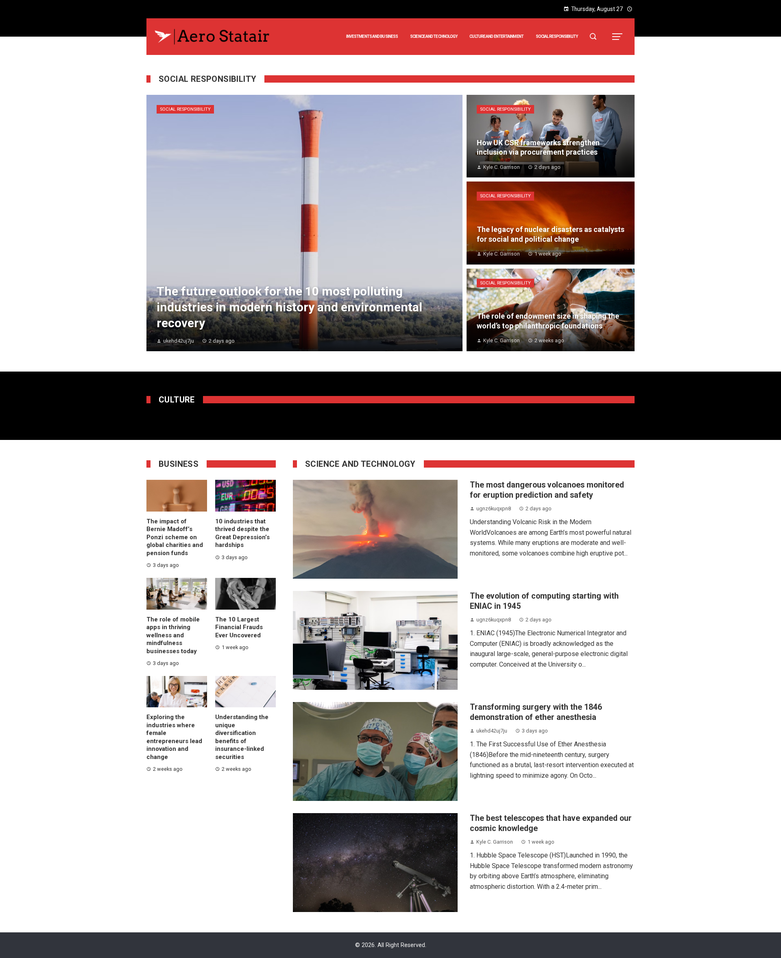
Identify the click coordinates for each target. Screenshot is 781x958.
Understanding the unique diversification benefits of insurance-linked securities (241, 737)
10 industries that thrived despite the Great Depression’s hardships (242, 533)
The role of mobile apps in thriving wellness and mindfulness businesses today (173, 635)
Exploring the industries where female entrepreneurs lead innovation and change (174, 737)
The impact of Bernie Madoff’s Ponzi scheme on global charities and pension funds (174, 537)
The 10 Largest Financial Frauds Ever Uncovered (239, 627)
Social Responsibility (185, 109)
